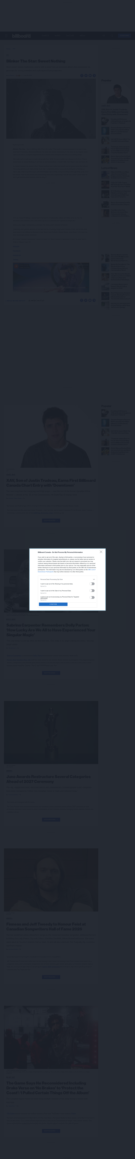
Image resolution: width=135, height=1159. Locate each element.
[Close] (102, 552)
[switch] (92, 583)
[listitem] (67, 579)
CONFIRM (53, 604)
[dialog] (67, 580)
